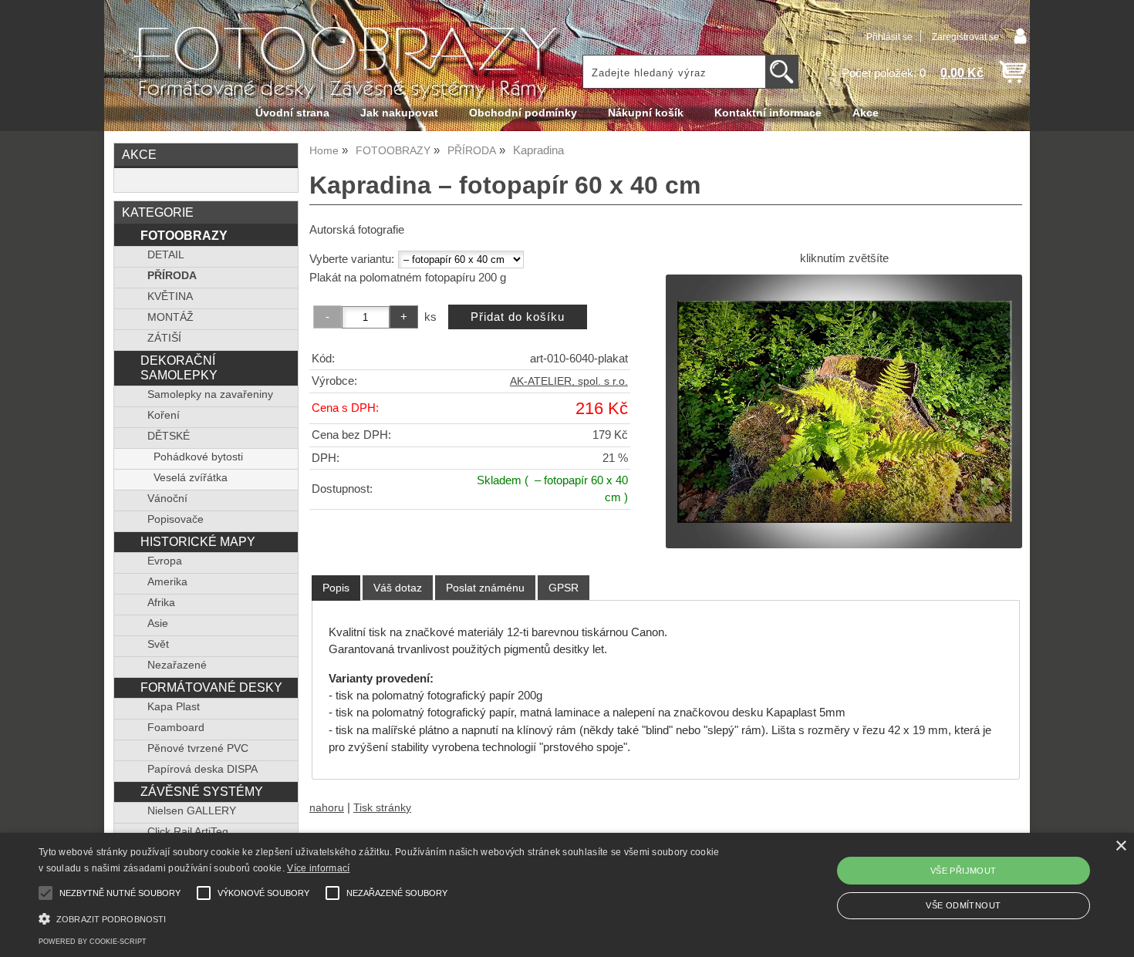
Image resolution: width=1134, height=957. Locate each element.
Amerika (167, 582)
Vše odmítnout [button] (963, 905)
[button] (382, 917)
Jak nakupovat (399, 113)
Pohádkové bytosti (198, 457)
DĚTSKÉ (168, 436)
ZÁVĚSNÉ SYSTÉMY (201, 791)
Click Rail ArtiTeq (187, 831)
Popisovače (175, 519)
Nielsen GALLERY (191, 811)
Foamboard (175, 727)
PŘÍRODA (172, 275)
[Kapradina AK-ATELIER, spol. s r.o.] (844, 411)
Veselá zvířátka (191, 478)
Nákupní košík (645, 113)
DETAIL (165, 255)
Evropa (164, 561)
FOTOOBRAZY (184, 235)
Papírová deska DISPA (202, 769)
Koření (163, 415)
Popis (335, 587)
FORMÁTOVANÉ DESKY (211, 687)
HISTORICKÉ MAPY (197, 541)
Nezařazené (177, 665)
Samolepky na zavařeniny (210, 394)
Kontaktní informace (768, 113)
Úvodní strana (292, 113)
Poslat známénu (485, 587)
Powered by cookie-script (93, 941)
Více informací (318, 868)
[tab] (336, 588)
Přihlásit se (889, 37)
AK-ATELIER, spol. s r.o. (569, 381)
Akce (865, 113)
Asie (157, 623)
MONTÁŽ (170, 317)
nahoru (326, 808)
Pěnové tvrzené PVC (197, 748)
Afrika (161, 602)
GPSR (563, 587)
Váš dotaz (397, 587)
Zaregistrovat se (965, 37)
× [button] (1120, 846)
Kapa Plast (173, 707)
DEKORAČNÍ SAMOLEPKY (179, 367)
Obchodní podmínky (523, 113)
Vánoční (167, 498)
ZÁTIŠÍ (164, 338)
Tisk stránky (382, 808)
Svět (158, 644)
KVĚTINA (170, 296)
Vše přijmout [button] (963, 870)
